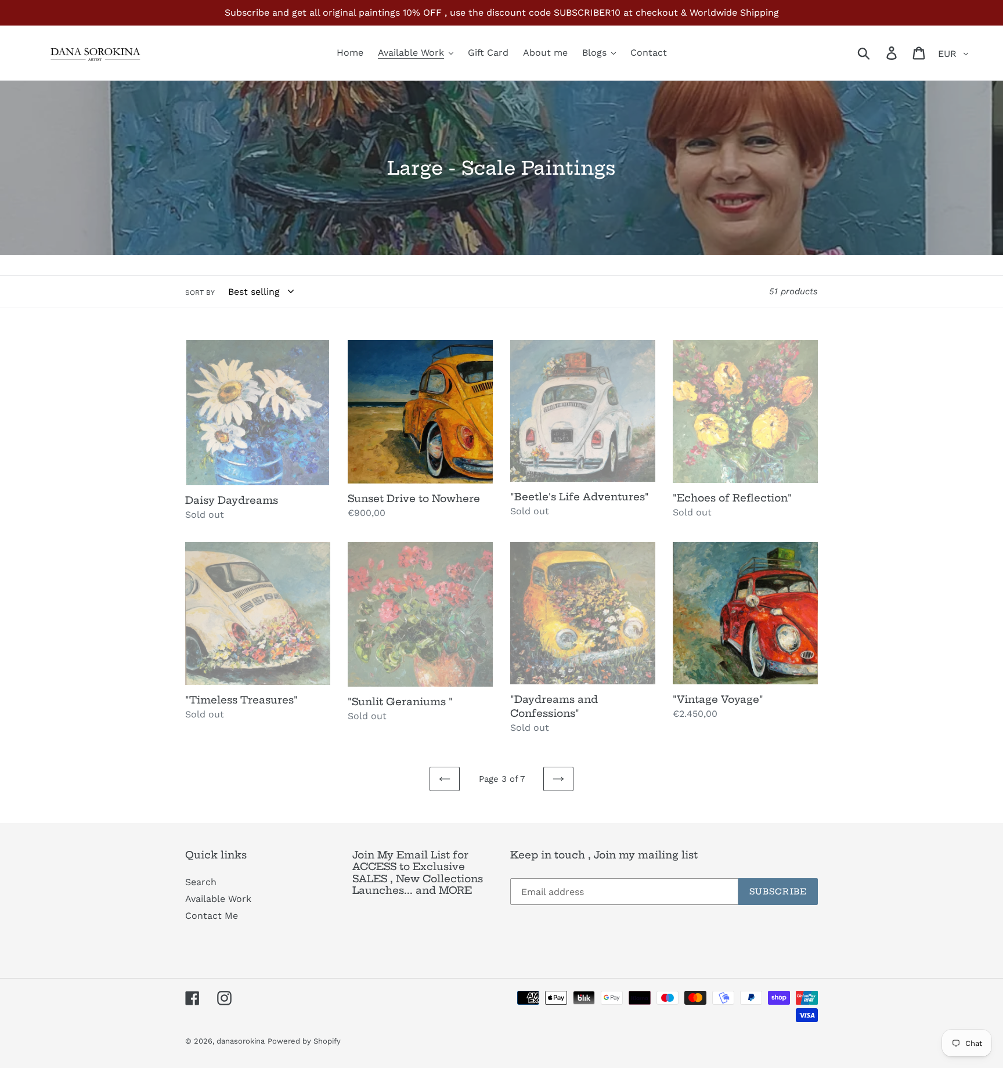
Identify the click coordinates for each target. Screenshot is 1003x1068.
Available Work (218, 898)
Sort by (200, 292)
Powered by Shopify (304, 1041)
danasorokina (241, 1041)
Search (201, 881)
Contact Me (211, 915)
